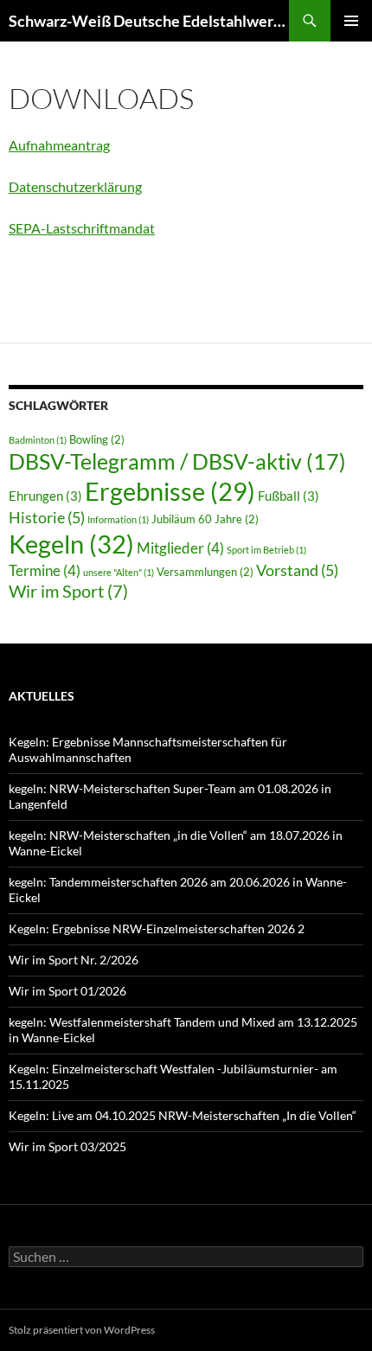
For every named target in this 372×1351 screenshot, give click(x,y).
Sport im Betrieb (266, 549)
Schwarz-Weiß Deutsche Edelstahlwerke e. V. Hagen (149, 20)
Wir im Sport (68, 590)
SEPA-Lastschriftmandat (82, 228)
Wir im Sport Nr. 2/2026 (73, 959)
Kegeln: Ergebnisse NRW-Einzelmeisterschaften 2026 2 (157, 928)
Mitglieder (180, 548)
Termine (44, 570)
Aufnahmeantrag (59, 145)
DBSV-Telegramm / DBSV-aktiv (177, 461)
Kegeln (71, 543)
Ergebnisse (170, 491)
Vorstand (297, 569)
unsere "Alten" (118, 572)
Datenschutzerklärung (75, 186)
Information (118, 519)
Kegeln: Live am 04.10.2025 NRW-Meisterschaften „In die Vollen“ (182, 1115)
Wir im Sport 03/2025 (67, 1146)
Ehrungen (45, 495)
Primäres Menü (351, 21)
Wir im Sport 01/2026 (67, 990)
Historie (47, 517)
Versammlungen (205, 572)
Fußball (288, 495)
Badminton (38, 439)
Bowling (97, 439)
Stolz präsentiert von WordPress (82, 1329)
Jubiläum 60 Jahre (205, 519)
